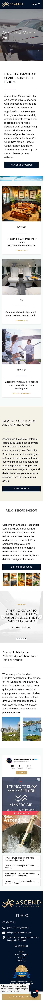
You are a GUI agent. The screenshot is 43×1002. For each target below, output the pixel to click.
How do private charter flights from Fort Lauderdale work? (19, 859)
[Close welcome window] (28, 984)
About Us (21, 957)
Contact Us (21, 960)
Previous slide (3, 617)
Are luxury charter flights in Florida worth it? (19, 867)
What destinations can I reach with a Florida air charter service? (20, 874)
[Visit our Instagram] (22, 915)
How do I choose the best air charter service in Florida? (20, 882)
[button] (2, 730)
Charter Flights (21, 955)
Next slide (40, 617)
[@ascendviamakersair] (9, 760)
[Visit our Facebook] (17, 915)
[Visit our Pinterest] (26, 915)
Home (21, 952)
